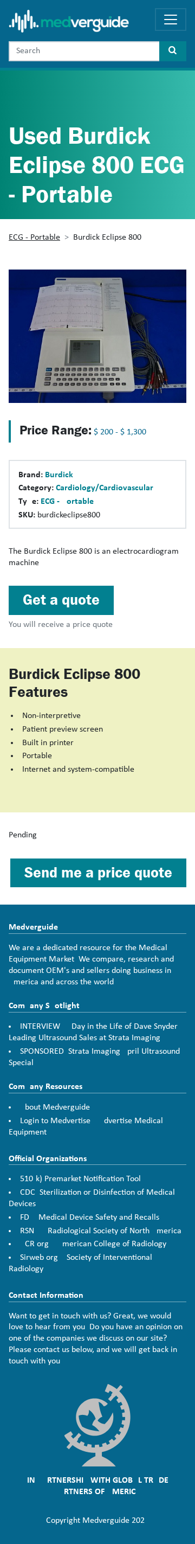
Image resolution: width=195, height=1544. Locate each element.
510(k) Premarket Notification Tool (80, 1179)
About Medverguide (55, 1107)
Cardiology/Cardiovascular (104, 488)
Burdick (59, 475)
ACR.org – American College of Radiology (93, 1244)
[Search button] (172, 51)
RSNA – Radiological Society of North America (100, 1231)
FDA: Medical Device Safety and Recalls (89, 1217)
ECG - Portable (34, 237)
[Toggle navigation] (170, 19)
